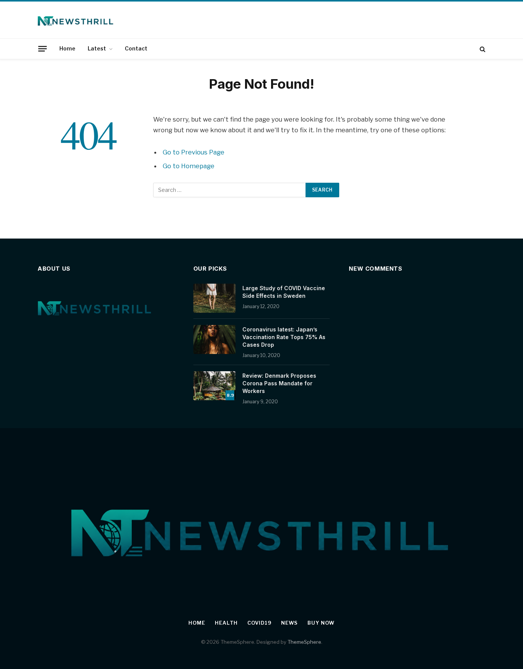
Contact (136, 48)
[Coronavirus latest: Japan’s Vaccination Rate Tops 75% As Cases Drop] (214, 339)
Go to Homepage (188, 166)
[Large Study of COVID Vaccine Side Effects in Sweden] (214, 298)
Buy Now (320, 623)
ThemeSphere (304, 642)
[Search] (481, 48)
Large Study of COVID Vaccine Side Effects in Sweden (283, 292)
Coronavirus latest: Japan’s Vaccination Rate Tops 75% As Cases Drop (283, 337)
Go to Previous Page (193, 152)
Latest (97, 48)
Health (226, 623)
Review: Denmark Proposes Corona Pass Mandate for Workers (279, 383)
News (289, 623)
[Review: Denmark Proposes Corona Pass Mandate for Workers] (214, 385)
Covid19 (259, 623)
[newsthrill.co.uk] (76, 20)
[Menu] (42, 48)
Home (67, 48)
